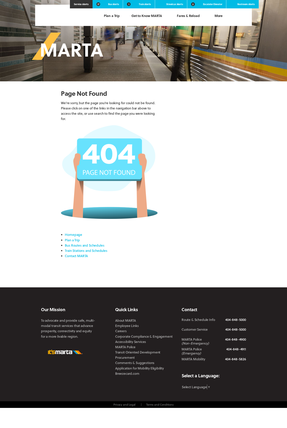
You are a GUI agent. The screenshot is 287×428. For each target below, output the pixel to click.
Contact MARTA (76, 255)
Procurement (125, 357)
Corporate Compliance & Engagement (143, 336)
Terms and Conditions (160, 404)
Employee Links (127, 325)
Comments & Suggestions (134, 362)
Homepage (73, 234)
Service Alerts (81, 4)
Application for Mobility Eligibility (139, 368)
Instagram (218, 368)
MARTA (61, 16)
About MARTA (125, 320)
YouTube (243, 368)
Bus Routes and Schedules (84, 245)
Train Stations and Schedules (86, 250)
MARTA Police (125, 347)
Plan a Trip (112, 15)
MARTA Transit (185, 368)
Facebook (207, 368)
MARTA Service (197, 368)
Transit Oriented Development (137, 352)
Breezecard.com (127, 373)
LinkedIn (230, 368)
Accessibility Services (130, 341)
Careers (121, 331)
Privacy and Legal (124, 404)
